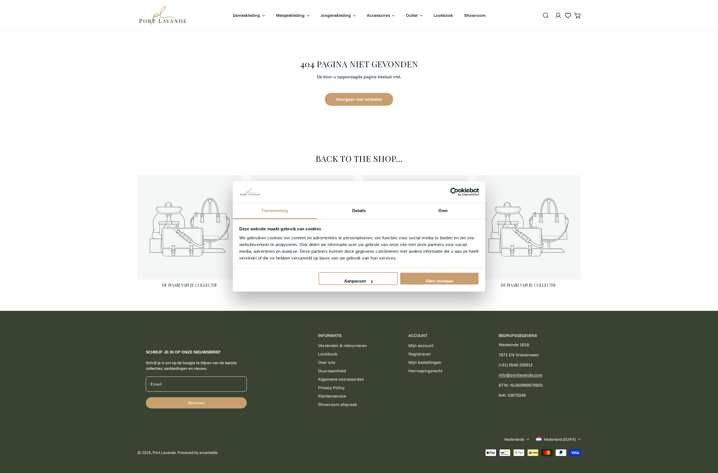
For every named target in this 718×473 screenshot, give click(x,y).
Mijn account (421, 345)
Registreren (419, 354)
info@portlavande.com (520, 375)
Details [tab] (359, 210)
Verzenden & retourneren (342, 345)
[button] (578, 15)
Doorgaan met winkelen (359, 99)
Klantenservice (332, 396)
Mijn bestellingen (424, 362)
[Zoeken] (546, 15)
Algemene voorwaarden (341, 379)
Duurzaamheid (332, 370)
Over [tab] (443, 210)
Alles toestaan (439, 281)
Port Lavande (164, 452)
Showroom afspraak (337, 404)
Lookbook (327, 354)
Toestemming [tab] (274, 210)
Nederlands (514, 439)
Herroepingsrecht (425, 370)
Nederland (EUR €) (560, 439)
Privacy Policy (331, 387)
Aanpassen (355, 281)
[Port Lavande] (162, 15)
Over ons (326, 362)
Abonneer (196, 403)
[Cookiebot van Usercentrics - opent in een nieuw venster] (454, 192)
